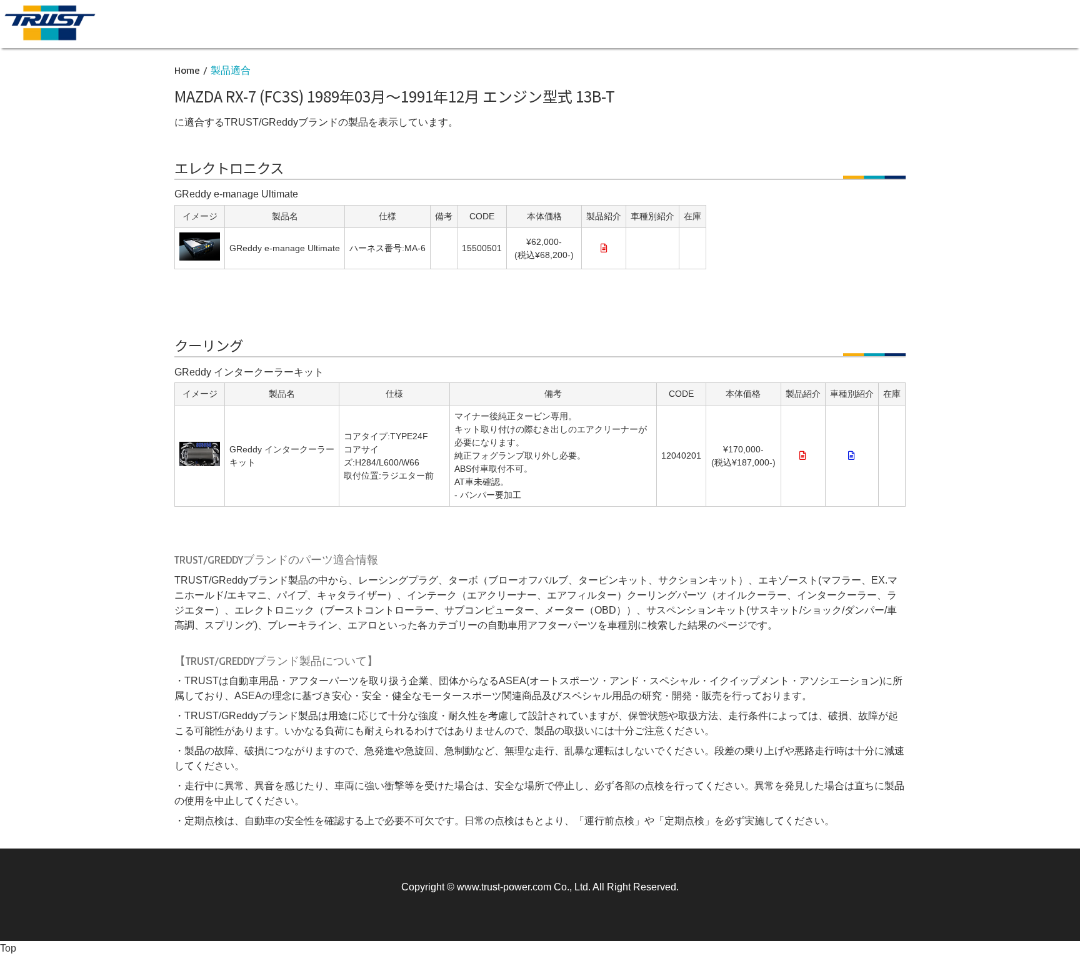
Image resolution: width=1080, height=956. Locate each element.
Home (187, 70)
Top (8, 948)
